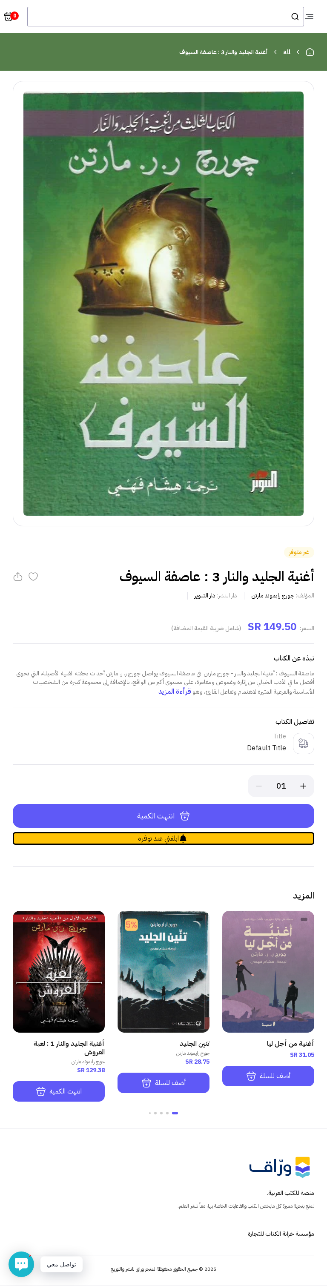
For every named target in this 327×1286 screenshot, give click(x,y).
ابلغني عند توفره (158, 838)
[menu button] (309, 16)
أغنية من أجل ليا (290, 1044)
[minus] (259, 786)
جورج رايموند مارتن (272, 595)
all (286, 52)
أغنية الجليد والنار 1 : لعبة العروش (69, 1048)
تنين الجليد (194, 1044)
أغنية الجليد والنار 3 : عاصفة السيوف (223, 52)
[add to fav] (33, 576)
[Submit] (294, 16)
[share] (18, 576)
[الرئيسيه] (310, 52)
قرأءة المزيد (174, 691)
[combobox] (165, 16)
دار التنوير (205, 595)
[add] (303, 786)
